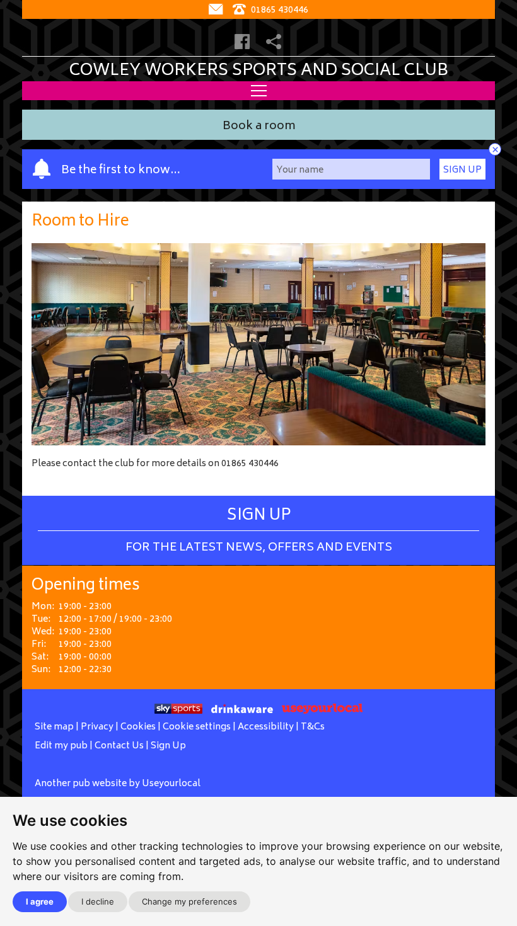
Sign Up (462, 170)
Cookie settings (197, 727)
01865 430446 (278, 10)
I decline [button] (97, 901)
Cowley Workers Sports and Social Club (258, 71)
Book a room (259, 127)
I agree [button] (40, 901)
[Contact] (217, 10)
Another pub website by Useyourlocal (117, 784)
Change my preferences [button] (189, 901)
